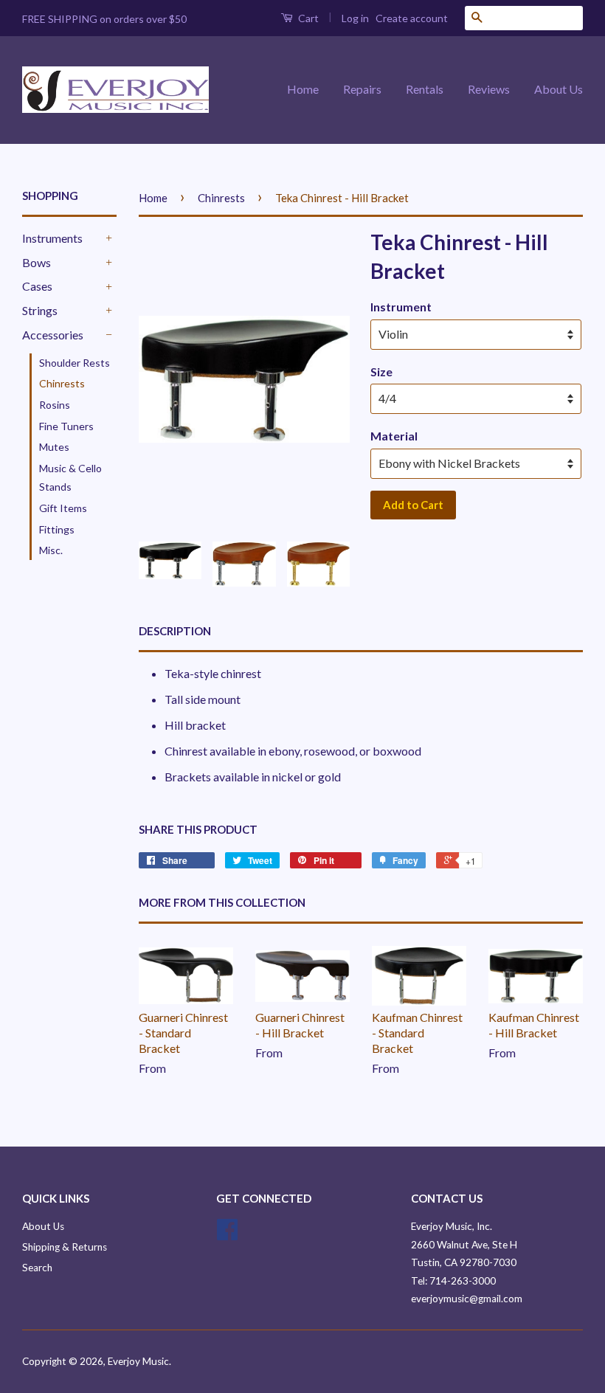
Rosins (54, 404)
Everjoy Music (138, 1361)
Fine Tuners (66, 426)
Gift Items (63, 508)
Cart (307, 18)
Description (175, 630)
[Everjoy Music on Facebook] (227, 1234)
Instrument (401, 307)
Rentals (424, 89)
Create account (412, 18)
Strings (40, 310)
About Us (558, 89)
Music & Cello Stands (70, 477)
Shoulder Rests (74, 362)
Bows (36, 262)
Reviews (489, 89)
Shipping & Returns (64, 1247)
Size (381, 371)
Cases (37, 286)
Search (37, 1267)
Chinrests (62, 383)
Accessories (52, 335)
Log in (355, 18)
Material (394, 436)
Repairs (362, 89)
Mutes (54, 446)
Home (303, 89)
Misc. (51, 550)
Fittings (57, 529)
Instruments (52, 238)
